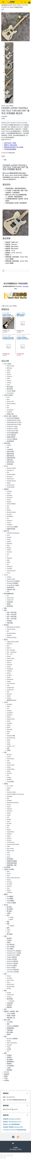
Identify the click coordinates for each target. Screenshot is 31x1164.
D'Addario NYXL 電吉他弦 (14, 951)
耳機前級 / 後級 (11, 589)
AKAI (8, 871)
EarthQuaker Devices (12, 802)
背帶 (5, 1009)
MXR (8, 825)
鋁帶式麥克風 (10, 462)
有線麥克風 (7, 443)
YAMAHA (9, 412)
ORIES (8, 696)
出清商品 (6, 1080)
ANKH (8, 706)
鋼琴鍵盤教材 (10, 1061)
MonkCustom (10, 984)
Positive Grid (10, 994)
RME (8, 560)
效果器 (6, 783)
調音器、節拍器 (11, 1015)
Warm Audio (10, 848)
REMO (11, 919)
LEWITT (9, 445)
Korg (8, 888)
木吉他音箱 (10, 1003)
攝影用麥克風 (10, 455)
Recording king (11, 737)
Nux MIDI (9, 884)
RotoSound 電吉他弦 (12, 961)
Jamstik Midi (10, 687)
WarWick (9, 779)
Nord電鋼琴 (10, 896)
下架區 (6, 1078)
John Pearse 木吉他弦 (13, 971)
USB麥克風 (10, 449)
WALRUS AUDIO (11, 468)
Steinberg (9, 566)
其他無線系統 (10, 441)
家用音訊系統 (10, 587)
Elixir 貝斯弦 (10, 948)
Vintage (9, 777)
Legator (9, 681)
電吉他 (5, 5)
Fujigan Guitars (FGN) (13, 641)
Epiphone (9, 660)
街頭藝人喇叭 (10, 414)
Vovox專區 (10, 1022)
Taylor (8, 742)
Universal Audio (11, 570)
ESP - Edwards (11, 650)
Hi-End (6, 575)
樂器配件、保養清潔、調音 (11, 1011)
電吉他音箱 (10, 999)
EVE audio (9, 497)
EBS (8, 798)
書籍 (5, 1053)
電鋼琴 (6, 894)
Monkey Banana (11, 512)
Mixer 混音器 (7, 364)
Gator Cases (10, 980)
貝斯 (5, 752)
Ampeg (9, 992)
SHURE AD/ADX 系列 (12, 430)
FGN (8, 760)
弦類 (5, 936)
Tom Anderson (11, 683)
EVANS (12, 917)
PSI (8, 518)
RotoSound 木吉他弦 (12, 963)
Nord (8, 875)
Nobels (9, 829)
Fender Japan (5, 105)
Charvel (9, 662)
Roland (9, 890)
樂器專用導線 (10, 1028)
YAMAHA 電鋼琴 (11, 902)
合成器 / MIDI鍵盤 (9, 869)
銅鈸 (8, 923)
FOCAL (9, 499)
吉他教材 (9, 1055)
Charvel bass (10, 758)
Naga (8, 731)
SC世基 (9, 1049)
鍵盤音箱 (9, 1007)
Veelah (9, 744)
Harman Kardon (11, 629)
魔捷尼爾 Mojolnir (11, 700)
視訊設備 (6, 1074)
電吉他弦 (9, 938)
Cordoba (9, 710)
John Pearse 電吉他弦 (13, 969)
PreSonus (9, 376)
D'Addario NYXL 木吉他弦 (14, 953)
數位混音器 (10, 387)
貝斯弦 (8, 942)
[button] (2, 11)
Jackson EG (10, 689)
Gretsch (9, 698)
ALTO (8, 397)
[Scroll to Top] (15, 1153)
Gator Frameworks (12, 1042)
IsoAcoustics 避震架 (12, 526)
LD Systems (10, 410)
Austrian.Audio (11, 579)
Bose (8, 399)
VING (8, 846)
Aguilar (9, 788)
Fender (4, 313)
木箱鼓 (8, 913)
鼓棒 (8, 928)
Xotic (8, 685)
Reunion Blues (10, 986)
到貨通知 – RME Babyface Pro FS (12, 1121)
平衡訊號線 (10, 1030)
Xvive (8, 572)
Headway (9, 723)
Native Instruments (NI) (13, 877)
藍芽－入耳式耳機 (11, 618)
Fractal (9, 806)
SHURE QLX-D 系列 (12, 428)
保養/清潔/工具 (11, 1017)
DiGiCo (9, 370)
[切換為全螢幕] (4, 1155)
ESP (8, 646)
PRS (8, 692)
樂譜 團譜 (9, 1070)
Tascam (9, 380)
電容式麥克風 (10, 451)
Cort (8, 708)
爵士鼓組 (9, 907)
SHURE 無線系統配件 (12, 432)
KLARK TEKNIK (11, 474)
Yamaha (9, 382)
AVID (8, 535)
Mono (8, 982)
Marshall (9, 635)
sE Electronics (10, 485)
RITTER (9, 988)
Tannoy (9, 522)
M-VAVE (9, 823)
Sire (8, 775)
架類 (5, 1036)
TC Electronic (10, 842)
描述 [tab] (5, 159)
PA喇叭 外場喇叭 (8, 395)
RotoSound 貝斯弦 (12, 965)
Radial (8, 483)
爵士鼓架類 (10, 909)
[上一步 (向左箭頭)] (1, 1157)
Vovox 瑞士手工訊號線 (13, 585)
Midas (8, 372)
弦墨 (8, 748)
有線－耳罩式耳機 (11, 612)
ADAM (8, 493)
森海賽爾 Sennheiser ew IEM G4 (12, 1119)
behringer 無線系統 (12, 439)
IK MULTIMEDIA (11, 503)
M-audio (9, 514)
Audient (9, 541)
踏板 (8, 921)
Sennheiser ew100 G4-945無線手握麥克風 (14, 1129)
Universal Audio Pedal (13, 844)
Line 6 (8, 821)
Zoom (8, 384)
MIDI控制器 (7, 867)
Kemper (9, 819)
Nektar (9, 879)
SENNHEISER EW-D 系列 (13, 420)
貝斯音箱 (9, 1005)
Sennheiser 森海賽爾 (12, 583)
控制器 (8, 604)
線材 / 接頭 (7, 1019)
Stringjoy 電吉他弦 (12, 957)
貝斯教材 (9, 1057)
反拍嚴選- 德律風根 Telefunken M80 (13, 1127)
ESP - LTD (9, 654)
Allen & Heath (10, 366)
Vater (8, 932)
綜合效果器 (10, 859)
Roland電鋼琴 (10, 900)
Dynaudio (9, 495)
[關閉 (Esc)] (11, 1155)
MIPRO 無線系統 (11, 435)
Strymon (9, 840)
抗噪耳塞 (9, 620)
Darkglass (9, 796)
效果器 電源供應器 (12, 863)
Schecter (9, 675)
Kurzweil (9, 886)
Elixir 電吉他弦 (10, 944)
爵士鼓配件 (10, 934)
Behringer (9, 368)
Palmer (9, 836)
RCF (8, 407)
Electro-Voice (10, 401)
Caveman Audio (11, 792)
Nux (8, 554)
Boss (8, 790)
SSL (8, 564)
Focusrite (9, 552)
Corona (9, 666)
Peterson (9, 834)
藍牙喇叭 (6, 625)
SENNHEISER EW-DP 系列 (14, 424)
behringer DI (10, 470)
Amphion (9, 491)
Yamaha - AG (10, 746)
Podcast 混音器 (11, 391)
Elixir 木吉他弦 (10, 946)
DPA (8, 447)
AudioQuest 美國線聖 (12, 1026)
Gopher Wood (10, 719)
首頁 (2, 5)
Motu (8, 545)
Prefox (8, 1047)
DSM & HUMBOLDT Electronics (15, 794)
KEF (8, 631)
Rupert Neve (10, 478)
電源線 (8, 1034)
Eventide (9, 800)
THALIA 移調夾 (11, 1013)
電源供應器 (10, 606)
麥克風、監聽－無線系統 (10, 416)
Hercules (9, 1045)
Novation (9, 882)
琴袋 (5, 974)
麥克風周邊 (10, 464)
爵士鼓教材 (10, 1059)
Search (21, 2)
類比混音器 (10, 389)
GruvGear (9, 978)
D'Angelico (19, 313)
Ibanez (9, 673)
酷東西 (6, 1076)
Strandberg (10, 679)
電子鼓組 (9, 911)
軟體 (5, 608)
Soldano (9, 838)
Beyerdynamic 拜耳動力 (13, 581)
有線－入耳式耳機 (11, 614)
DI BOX (6, 466)
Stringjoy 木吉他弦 (12, 959)
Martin (8, 727)
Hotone (9, 813)
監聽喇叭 (6, 489)
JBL (8, 405)
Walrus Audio (10, 850)
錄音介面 (6, 531)
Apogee (9, 537)
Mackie (9, 374)
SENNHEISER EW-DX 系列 (14, 422)
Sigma (8, 740)
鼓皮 (8, 915)
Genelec (9, 501)
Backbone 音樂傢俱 (12, 1038)
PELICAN (6, 1072)
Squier (8, 677)
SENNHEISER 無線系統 (13, 418)
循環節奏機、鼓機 (11, 865)
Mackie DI (9, 476)
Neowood (9, 729)
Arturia (9, 539)
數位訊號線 (10, 1032)
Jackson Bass (10, 769)
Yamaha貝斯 (10, 781)
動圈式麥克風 (10, 453)
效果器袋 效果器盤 (12, 861)
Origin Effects (10, 831)
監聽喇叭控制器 (11, 529)
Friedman (9, 809)
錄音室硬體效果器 (9, 593)
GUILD (8, 721)
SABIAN (12, 925)
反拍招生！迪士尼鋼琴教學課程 (11, 1124)
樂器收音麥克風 (11, 457)
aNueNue (9, 643)
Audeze (9, 577)
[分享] (8, 1155)
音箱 (5, 990)
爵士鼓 (6, 905)
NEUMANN (10, 516)
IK (7, 556)
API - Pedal (10, 786)
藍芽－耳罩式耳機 (11, 616)
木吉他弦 (9, 940)
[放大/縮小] (1, 1155)
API (8, 595)
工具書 (8, 1068)
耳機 (5, 610)
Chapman (9, 664)
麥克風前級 (10, 602)
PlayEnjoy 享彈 (11, 735)
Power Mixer (10, 393)
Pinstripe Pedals (11, 480)
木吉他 (6, 702)
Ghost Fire (9, 811)
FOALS (9, 976)
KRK (8, 508)
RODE (8, 378)
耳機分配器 (10, 623)
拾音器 (8, 750)
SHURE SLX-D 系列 (12, 426)
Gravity (9, 1040)
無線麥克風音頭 (11, 437)
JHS (8, 817)
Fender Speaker (11, 403)
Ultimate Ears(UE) (11, 637)
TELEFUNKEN (10, 487)
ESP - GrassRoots (11, 652)
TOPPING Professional (13, 533)
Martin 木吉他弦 (11, 967)
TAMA (8, 930)
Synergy (9, 996)
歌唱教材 (9, 1063)
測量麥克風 (10, 460)
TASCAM (9, 568)
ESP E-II (9, 648)
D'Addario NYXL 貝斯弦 (13, 955)
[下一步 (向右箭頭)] (4, 1157)
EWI (8, 472)
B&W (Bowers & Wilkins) (13, 627)
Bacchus (9, 694)
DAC (8, 591)
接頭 (8, 1024)
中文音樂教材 (10, 1065)
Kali (8, 506)
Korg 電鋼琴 (10, 898)
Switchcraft (10, 600)
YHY (8, 1051)
